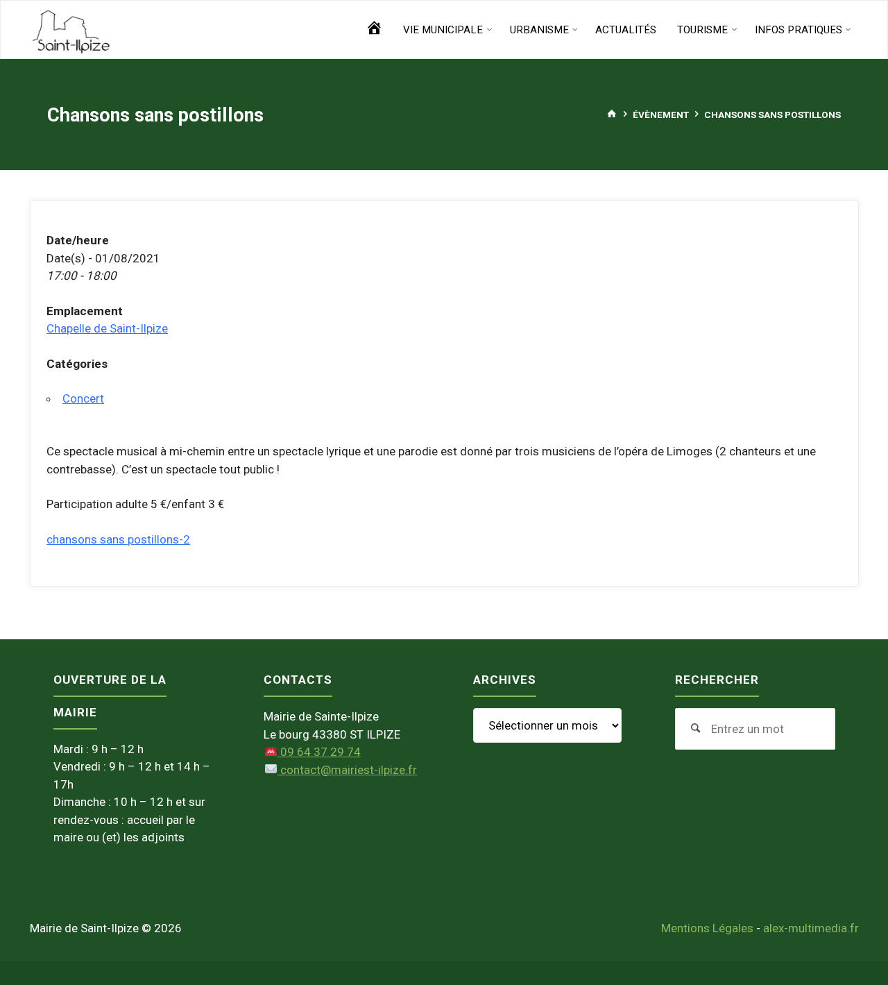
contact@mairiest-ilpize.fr (347, 770)
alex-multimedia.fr (811, 928)
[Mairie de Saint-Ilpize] (71, 30)
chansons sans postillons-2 (118, 539)
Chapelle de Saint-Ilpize (107, 328)
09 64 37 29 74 (319, 752)
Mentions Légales (707, 928)
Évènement (661, 113)
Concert (83, 398)
